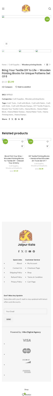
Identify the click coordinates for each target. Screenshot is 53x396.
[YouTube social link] (30, 251)
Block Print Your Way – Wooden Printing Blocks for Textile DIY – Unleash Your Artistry (14, 159)
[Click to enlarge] (6, 43)
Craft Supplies (14, 65)
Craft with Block (23, 103)
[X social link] (22, 2)
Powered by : (25, 332)
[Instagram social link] (26, 251)
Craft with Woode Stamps (21, 106)
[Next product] (49, 64)
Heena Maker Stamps (16, 112)
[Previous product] (44, 64)
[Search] (49, 8)
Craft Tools (11, 103)
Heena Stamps (20, 114)
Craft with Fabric (38, 103)
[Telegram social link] (34, 2)
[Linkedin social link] (30, 2)
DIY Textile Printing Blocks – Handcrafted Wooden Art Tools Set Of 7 (39, 158)
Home (4, 65)
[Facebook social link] (19, 2)
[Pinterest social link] (26, 2)
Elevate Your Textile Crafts (13, 109)
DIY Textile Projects (42, 106)
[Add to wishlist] (22, 141)
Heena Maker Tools (34, 112)
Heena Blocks (30, 109)
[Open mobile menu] (3, 8)
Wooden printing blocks (32, 65)
